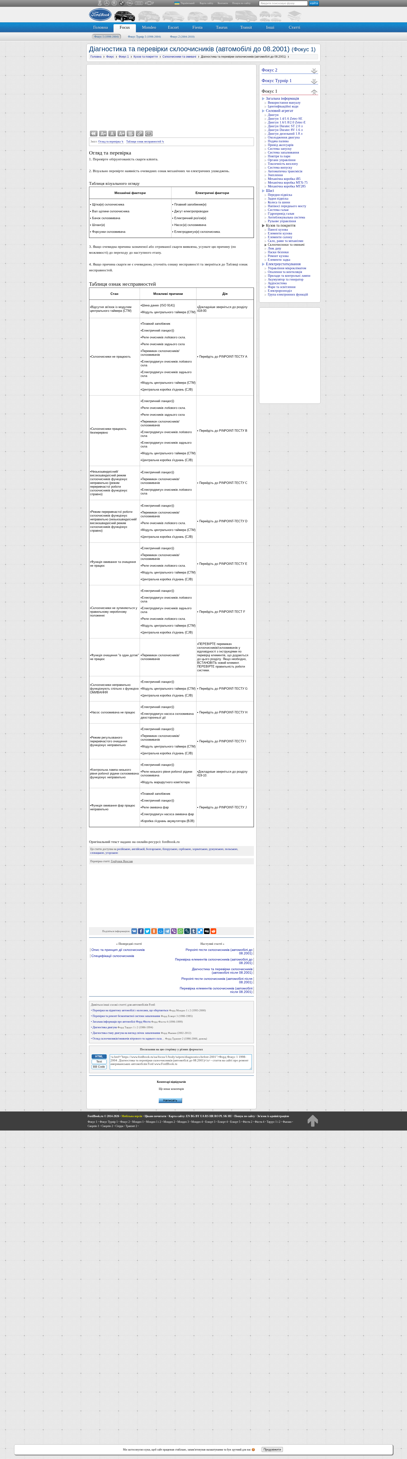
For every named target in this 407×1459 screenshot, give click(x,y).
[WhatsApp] (180, 931)
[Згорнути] (314, 92)
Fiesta (197, 27)
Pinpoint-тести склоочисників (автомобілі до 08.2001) (219, 951)
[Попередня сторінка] (93, 133)
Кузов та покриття (280, 225)
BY (197, 1116)
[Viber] (174, 931)
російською (123, 849)
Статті (294, 27)
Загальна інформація (282, 98)
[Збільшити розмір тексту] (121, 133)
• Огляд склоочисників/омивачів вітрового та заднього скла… (149, 1038)
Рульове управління (282, 221)
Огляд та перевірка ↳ (111, 141)
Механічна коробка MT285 (287, 186)
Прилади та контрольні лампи (289, 275)
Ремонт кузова (278, 256)
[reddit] (213, 931)
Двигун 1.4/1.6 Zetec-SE (285, 118)
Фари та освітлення (281, 287)
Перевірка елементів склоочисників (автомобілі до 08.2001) (213, 961)
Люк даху (274, 248)
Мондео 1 (138, 1121)
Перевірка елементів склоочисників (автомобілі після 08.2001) (216, 990)
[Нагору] (312, 1120)
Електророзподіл (280, 291)
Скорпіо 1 (93, 1126)
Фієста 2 (247, 1121)
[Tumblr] (193, 931)
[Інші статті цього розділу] (130, 133)
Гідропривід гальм (281, 213)
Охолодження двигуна (284, 137)
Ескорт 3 (210, 1121)
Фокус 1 (106, 36)
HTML (99, 1056)
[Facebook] (141, 931)
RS (207, 1116)
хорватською (200, 849)
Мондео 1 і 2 (153, 1121)
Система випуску (280, 167)
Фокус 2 (182, 36)
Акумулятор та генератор (285, 279)
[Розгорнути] (314, 71)
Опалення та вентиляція (285, 272)
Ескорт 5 (235, 1121)
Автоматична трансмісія (285, 171)
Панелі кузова (278, 229)
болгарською (153, 849)
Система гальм (278, 210)
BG (193, 1116)
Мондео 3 (183, 1121)
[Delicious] (200, 931)
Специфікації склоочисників (112, 956)
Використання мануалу (284, 102)
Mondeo (149, 27)
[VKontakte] (134, 931)
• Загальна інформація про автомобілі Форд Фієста (137, 1021)
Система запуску (280, 148)
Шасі (270, 191)
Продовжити (272, 1449)
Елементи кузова (280, 233)
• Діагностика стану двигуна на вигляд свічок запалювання (141, 1033)
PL (221, 1116)
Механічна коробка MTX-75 (288, 182)
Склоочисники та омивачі (286, 244)
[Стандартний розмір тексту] (112, 133)
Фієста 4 (259, 1121)
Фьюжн (287, 1121)
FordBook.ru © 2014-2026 (103, 1116)
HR (211, 1116)
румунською (216, 849)
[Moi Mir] (160, 931)
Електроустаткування (283, 264)
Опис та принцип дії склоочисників (118, 950)
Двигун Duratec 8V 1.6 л (285, 130)
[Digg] (207, 931)
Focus (125, 27)
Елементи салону (280, 237)
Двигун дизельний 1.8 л (285, 133)
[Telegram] (167, 931)
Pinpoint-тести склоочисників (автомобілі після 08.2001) (216, 980)
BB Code (99, 1066)
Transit (246, 27)
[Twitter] (147, 931)
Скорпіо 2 (107, 1126)
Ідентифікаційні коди (283, 106)
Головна (100, 27)
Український (188, 3)
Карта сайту (206, 3)
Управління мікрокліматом (287, 268)
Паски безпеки (278, 252)
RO (216, 1116)
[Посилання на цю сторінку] (139, 133)
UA (202, 1116)
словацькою (97, 852)
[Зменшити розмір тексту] (102, 133)
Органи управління (281, 160)
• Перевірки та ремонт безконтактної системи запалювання (142, 1016)
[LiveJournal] (187, 931)
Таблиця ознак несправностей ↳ (145, 141)
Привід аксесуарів (280, 145)
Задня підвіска (278, 198)
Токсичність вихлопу (283, 164)
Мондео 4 (197, 1121)
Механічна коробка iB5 (284, 179)
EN (188, 1116)
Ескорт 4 (223, 1121)
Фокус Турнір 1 (144, 36)
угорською (112, 852)
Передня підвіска (280, 195)
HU (230, 1116)
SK (225, 1116)
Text (99, 1061)
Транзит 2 (131, 1126)
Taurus (222, 27)
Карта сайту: (177, 1116)
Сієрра (119, 1126)
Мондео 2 (169, 1121)
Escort (173, 27)
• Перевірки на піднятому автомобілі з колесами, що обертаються (148, 1010)
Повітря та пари (279, 156)
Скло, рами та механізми (285, 241)
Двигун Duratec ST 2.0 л (285, 126)
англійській (138, 849)
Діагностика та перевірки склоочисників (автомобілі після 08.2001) (222, 970)
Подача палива (278, 141)
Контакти (223, 3)
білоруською (170, 849)
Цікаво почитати (155, 1116)
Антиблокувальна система (286, 217)
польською (231, 849)
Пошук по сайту (241, 3)
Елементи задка (279, 259)
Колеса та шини (279, 202)
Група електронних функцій (288, 294)
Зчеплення (275, 175)
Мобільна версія (132, 1116)
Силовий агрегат (279, 111)
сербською (185, 849)
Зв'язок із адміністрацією (273, 1116)
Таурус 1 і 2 (273, 1121)
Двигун (273, 115)
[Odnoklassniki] (154, 931)
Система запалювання (283, 152)
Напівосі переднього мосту (287, 206)
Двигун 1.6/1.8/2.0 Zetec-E (287, 122)
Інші (270, 27)
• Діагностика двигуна (122, 1027)
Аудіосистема (277, 283)
